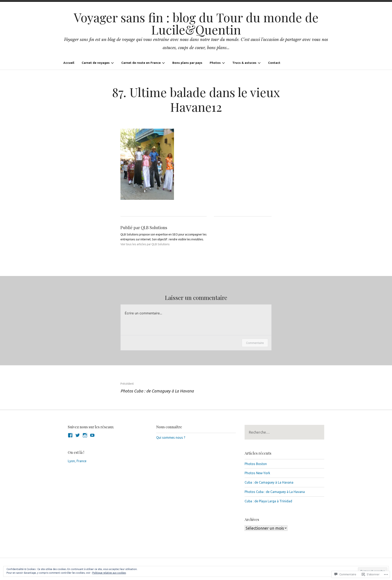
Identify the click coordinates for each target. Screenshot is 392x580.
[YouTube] (92, 435)
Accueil (68, 62)
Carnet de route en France (141, 62)
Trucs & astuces (244, 62)
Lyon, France (77, 461)
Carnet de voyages (96, 62)
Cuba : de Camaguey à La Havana (269, 482)
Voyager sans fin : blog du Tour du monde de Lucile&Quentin (196, 23)
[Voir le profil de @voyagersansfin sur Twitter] (77, 435)
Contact (274, 62)
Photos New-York (257, 473)
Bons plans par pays (187, 62)
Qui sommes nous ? (170, 437)
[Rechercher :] (284, 432)
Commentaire (255, 343)
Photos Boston (256, 464)
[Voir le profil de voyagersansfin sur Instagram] (84, 435)
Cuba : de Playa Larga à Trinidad (268, 501)
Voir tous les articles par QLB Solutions (145, 244)
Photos (215, 62)
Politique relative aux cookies (109, 572)
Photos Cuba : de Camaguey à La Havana (157, 387)
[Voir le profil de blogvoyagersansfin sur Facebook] (70, 435)
